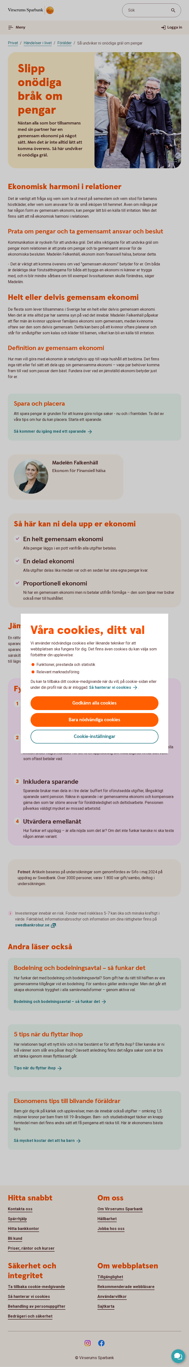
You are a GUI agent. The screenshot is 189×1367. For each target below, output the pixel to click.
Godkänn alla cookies (94, 703)
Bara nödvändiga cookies (94, 720)
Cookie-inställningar (94, 737)
